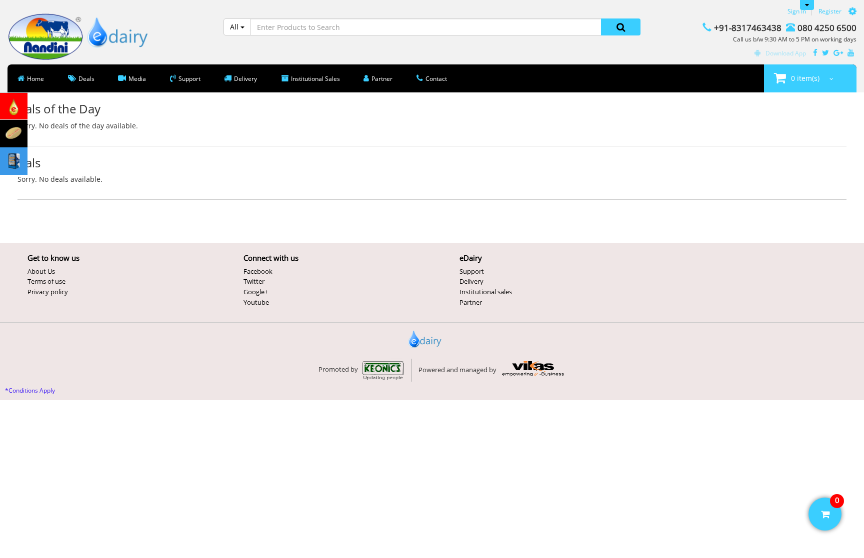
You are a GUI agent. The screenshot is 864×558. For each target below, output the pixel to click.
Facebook (258, 271)
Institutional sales (486, 291)
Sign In (797, 11)
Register (830, 11)
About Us (41, 271)
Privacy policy (48, 291)
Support (472, 271)
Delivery (472, 281)
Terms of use (47, 281)
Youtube (256, 302)
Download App (786, 53)
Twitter (254, 281)
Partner (471, 302)
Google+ (256, 291)
